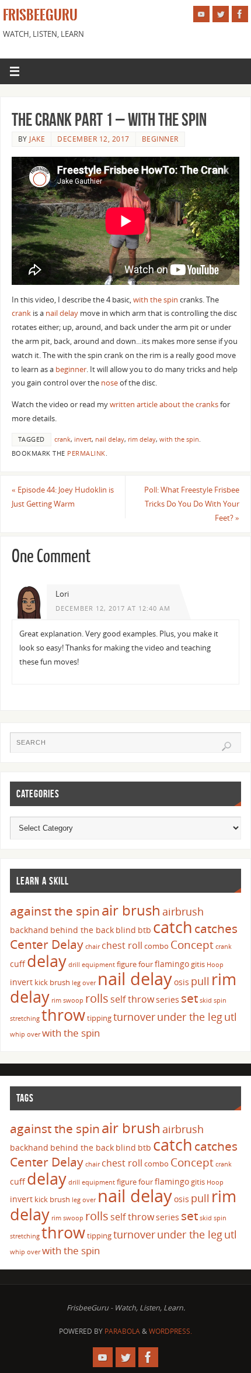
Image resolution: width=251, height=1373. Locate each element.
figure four (135, 964)
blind (126, 929)
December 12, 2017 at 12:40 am (112, 608)
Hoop (215, 965)
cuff (17, 963)
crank (21, 313)
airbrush (183, 911)
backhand (29, 929)
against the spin (55, 911)
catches (216, 928)
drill (74, 965)
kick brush (52, 982)
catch (173, 927)
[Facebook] (240, 14)
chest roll (122, 945)
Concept (192, 944)
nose (109, 383)
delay (47, 961)
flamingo (172, 963)
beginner (70, 369)
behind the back (82, 929)
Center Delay (46, 944)
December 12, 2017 (93, 139)
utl (230, 1017)
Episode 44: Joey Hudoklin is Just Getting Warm (63, 497)
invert (83, 439)
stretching (25, 1018)
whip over (25, 1034)
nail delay (62, 313)
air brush (131, 910)
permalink (86, 453)
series (167, 999)
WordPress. (170, 1331)
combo (156, 946)
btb (144, 929)
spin (220, 1000)
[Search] (226, 746)
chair (92, 946)
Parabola (122, 1331)
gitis (198, 964)
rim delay (142, 439)
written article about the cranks (164, 405)
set (189, 997)
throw (63, 1015)
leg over (84, 983)
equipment (98, 965)
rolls (97, 998)
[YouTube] (201, 14)
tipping (99, 1018)
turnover (134, 1017)
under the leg (189, 1017)
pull (200, 981)
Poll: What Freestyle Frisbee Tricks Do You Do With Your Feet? (191, 504)
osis (181, 981)
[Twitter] (220, 14)
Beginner (160, 139)
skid (206, 1000)
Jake (37, 139)
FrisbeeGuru (40, 15)
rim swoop (67, 1000)
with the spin (155, 300)
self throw (132, 999)
